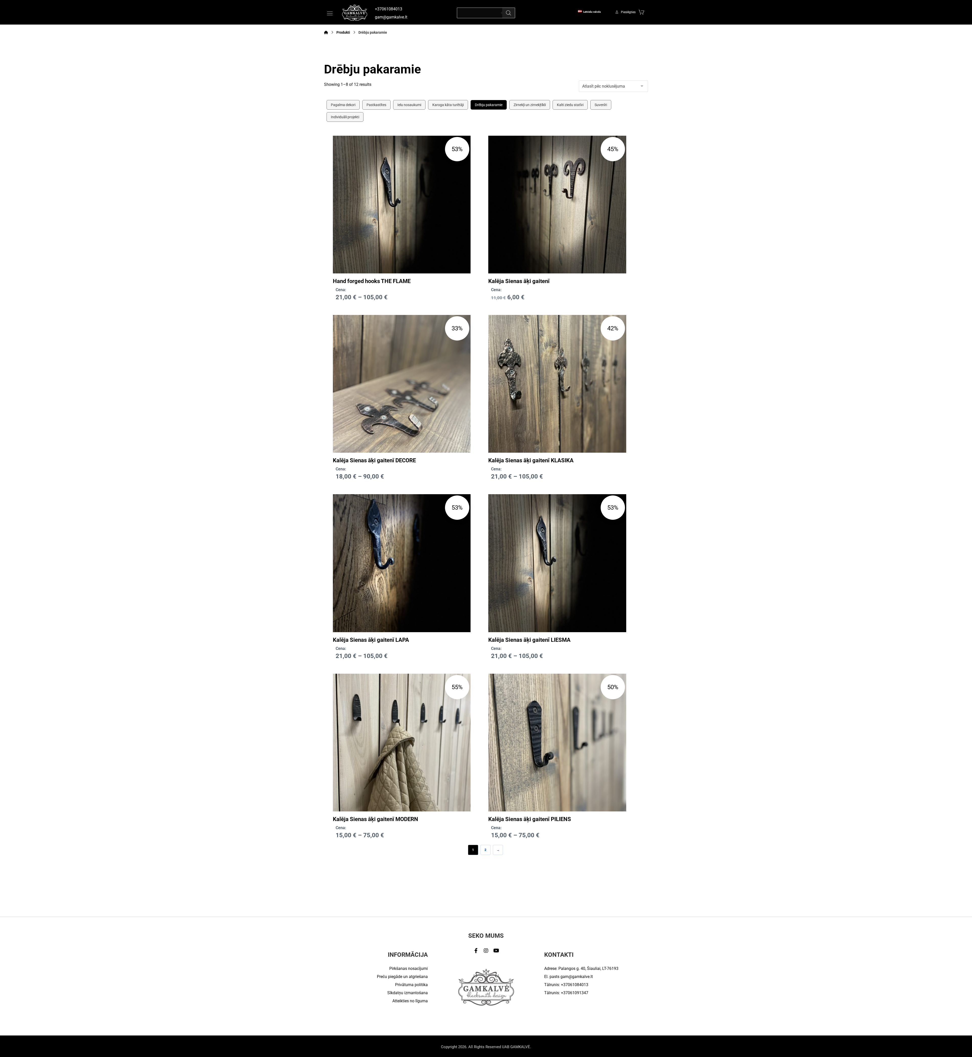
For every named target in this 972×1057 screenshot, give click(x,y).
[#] (476, 951)
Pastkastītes (376, 105)
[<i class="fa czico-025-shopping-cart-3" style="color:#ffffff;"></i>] (641, 12)
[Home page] (326, 32)
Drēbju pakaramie (488, 105)
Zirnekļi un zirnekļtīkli (530, 105)
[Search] (508, 13)
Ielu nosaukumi (409, 105)
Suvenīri (601, 105)
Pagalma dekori (343, 105)
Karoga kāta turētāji (448, 105)
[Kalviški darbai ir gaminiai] (354, 12)
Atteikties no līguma (410, 1001)
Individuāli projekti (345, 117)
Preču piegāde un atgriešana (402, 976)
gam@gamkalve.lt (576, 976)
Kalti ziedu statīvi (570, 105)
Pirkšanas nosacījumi (408, 968)
